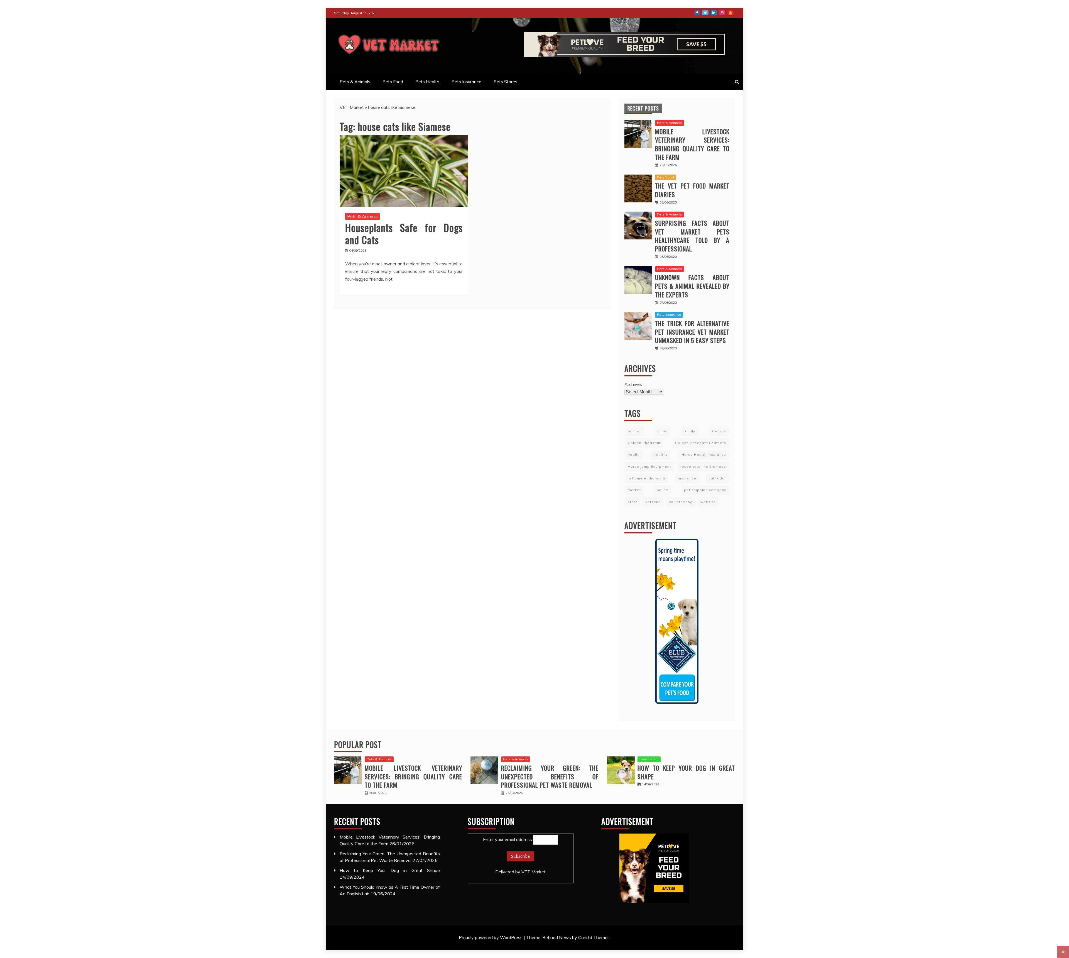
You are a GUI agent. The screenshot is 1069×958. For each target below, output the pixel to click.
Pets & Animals (355, 81)
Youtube (730, 12)
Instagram (722, 12)
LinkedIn (714, 12)
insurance (687, 478)
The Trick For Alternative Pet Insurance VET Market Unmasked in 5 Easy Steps (692, 332)
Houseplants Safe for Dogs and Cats (404, 233)
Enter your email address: (514, 855)
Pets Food (393, 81)
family (689, 431)
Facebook (697, 12)
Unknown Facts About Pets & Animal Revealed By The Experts (692, 286)
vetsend (653, 502)
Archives (633, 384)
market (634, 490)
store (633, 502)
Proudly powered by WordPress (491, 937)
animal (634, 431)
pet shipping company (705, 490)
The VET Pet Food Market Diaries (692, 190)
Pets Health (427, 81)
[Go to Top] (1063, 952)
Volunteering (681, 502)
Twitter (705, 12)
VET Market (352, 107)
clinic (662, 431)
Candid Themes (594, 937)
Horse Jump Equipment (649, 466)
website (708, 502)
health (634, 454)
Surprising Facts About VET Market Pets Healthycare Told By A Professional (692, 236)
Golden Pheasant (644, 443)
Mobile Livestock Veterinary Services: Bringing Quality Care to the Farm (692, 144)
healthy (661, 454)
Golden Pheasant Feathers (700, 443)
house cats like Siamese (703, 466)
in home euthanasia (646, 478)
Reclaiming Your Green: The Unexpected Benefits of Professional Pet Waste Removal (550, 776)
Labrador (717, 478)
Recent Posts (643, 108)
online (662, 490)
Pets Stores (505, 81)
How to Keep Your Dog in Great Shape (686, 772)
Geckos (719, 431)
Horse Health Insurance (703, 454)
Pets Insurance (466, 81)
